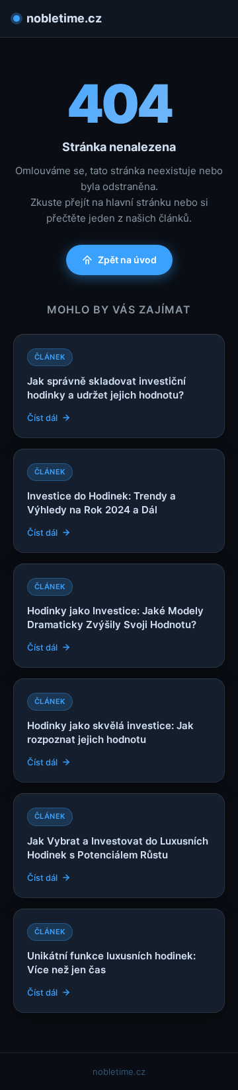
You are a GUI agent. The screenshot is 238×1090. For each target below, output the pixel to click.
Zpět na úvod (127, 259)
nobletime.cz (64, 18)
